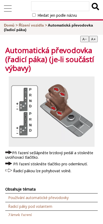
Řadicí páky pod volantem (30, 206)
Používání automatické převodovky (38, 197)
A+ (93, 39)
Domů (9, 25)
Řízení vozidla (31, 25)
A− (84, 39)
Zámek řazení (20, 214)
